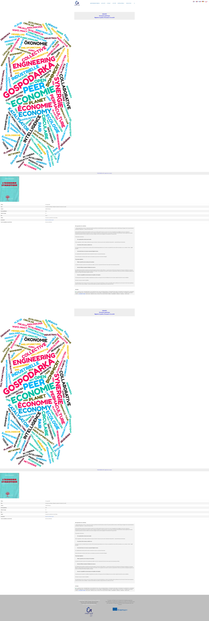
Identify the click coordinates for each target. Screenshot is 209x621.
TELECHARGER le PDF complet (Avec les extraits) (104, 173)
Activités (114, 3)
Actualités (103, 3)
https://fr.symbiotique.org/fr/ (49, 516)
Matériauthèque (121, 3)
